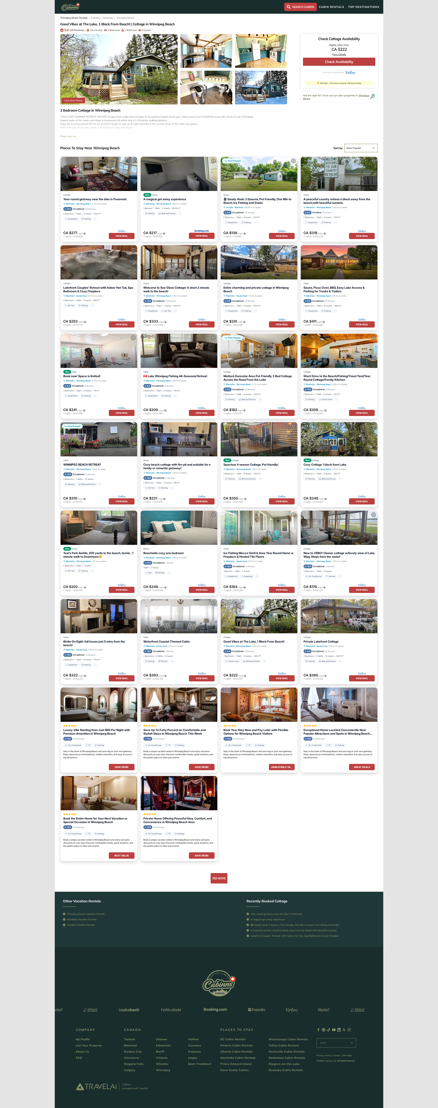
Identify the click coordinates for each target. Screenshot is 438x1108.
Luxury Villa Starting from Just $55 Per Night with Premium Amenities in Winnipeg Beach (96, 731)
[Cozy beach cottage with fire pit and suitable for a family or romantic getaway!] (179, 439)
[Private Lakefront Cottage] (339, 616)
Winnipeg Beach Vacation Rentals (86, 913)
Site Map (347, 1055)
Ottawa (161, 1039)
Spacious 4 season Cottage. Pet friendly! (250, 464)
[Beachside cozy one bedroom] (179, 528)
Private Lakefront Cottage (321, 641)
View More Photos (73, 100)
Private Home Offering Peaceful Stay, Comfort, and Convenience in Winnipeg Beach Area (177, 820)
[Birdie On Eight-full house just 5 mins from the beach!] (99, 616)
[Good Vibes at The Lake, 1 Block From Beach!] (259, 616)
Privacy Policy (324, 1055)
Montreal (130, 1045)
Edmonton (163, 1045)
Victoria (162, 1057)
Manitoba (108, 17)
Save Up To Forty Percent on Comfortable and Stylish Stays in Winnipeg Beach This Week (174, 731)
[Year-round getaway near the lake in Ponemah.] (99, 174)
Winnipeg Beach (125, 17)
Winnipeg (163, 1070)
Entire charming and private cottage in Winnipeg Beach (256, 289)
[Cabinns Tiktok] (328, 1030)
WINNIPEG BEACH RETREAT (82, 464)
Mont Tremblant (199, 1064)
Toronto (129, 1039)
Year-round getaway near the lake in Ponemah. (95, 199)
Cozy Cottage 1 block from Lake (325, 464)
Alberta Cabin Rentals (236, 1051)
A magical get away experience (164, 199)
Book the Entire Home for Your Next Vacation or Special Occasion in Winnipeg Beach (95, 820)
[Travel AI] (96, 1086)
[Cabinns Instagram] (349, 1030)
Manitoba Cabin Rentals (238, 1057)
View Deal (121, 236)
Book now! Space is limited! (81, 376)
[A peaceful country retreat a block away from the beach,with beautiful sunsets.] (339, 174)
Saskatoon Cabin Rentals (287, 1057)
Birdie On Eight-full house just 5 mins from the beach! (94, 643)
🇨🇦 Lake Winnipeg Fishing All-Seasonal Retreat (175, 376)
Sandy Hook (81, 296)
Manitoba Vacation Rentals (82, 919)
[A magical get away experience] (179, 174)
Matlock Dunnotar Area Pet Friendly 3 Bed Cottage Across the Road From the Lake (257, 377)
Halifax (193, 1039)
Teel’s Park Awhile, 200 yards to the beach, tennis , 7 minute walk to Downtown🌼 (98, 554)
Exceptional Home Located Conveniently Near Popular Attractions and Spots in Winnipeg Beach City (337, 731)
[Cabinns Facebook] (318, 1030)
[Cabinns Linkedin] (339, 1030)
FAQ (79, 1057)
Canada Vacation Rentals (81, 924)
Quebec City (133, 1051)
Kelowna (194, 1051)
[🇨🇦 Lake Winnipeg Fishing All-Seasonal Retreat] (179, 351)
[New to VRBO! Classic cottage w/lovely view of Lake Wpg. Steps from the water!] (339, 528)
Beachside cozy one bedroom (163, 553)
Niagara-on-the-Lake (284, 1064)
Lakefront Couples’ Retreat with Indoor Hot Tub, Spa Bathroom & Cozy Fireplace (98, 289)
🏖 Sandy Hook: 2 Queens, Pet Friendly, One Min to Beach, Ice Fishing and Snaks (257, 200)
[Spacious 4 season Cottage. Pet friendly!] (259, 439)
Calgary (130, 1070)
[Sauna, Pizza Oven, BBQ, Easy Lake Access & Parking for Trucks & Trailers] (339, 262)
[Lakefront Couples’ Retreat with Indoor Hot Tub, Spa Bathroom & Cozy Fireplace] (99, 262)
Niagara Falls (134, 1064)
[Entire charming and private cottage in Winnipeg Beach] (259, 262)
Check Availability (339, 62)
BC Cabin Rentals (233, 1039)
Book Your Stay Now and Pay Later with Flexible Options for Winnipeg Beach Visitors (255, 731)
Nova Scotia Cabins (234, 1070)
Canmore (194, 1045)
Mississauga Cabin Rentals (288, 1039)
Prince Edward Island (236, 1064)
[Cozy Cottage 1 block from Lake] (339, 439)
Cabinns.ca (330, 1061)
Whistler (162, 1064)
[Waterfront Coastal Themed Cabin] (179, 616)
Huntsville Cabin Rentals (287, 1051)
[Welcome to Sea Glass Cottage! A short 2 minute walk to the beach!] (179, 262)
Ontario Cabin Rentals (236, 1045)
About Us (82, 1051)
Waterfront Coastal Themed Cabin (166, 641)
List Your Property (89, 1045)
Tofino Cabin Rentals (284, 1045)
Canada (95, 17)
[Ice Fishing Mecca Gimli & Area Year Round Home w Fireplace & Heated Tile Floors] (259, 528)
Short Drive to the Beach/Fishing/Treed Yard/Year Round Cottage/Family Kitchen (337, 377)
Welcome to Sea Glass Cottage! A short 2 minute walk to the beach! (176, 289)
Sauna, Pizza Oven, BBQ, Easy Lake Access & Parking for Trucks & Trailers (334, 289)
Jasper (193, 1057)
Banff (160, 1051)
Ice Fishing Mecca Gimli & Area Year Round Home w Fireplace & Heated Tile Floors (258, 554)
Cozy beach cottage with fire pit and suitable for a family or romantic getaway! (177, 466)
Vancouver (132, 1057)
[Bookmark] (65, 38)
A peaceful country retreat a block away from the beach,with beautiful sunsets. (337, 200)
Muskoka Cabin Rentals (286, 1070)
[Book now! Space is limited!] (99, 351)
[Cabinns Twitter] (344, 1030)
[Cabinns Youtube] (334, 1030)
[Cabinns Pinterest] (323, 1030)
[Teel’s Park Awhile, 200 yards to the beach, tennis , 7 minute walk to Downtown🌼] (99, 528)
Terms (337, 1055)
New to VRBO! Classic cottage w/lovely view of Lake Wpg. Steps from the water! (339, 554)
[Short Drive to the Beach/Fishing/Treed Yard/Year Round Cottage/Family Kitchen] (339, 351)
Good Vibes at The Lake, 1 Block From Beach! (254, 641)
